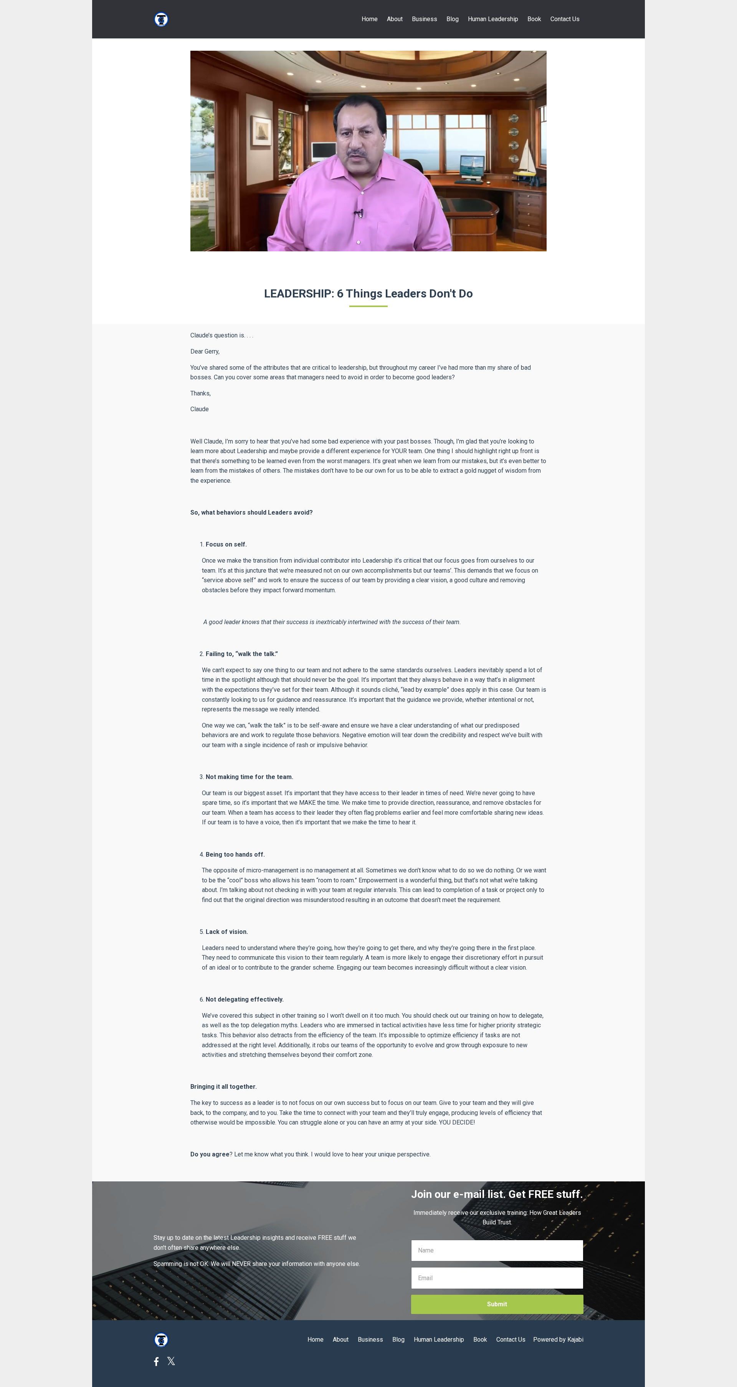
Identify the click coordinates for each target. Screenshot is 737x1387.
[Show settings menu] (524, 245)
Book (534, 19)
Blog (452, 19)
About (395, 19)
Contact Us (565, 19)
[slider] (361, 245)
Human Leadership (493, 19)
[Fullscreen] (539, 245)
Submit (497, 1304)
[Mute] (508, 245)
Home (370, 19)
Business (424, 19)
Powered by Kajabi (558, 1339)
